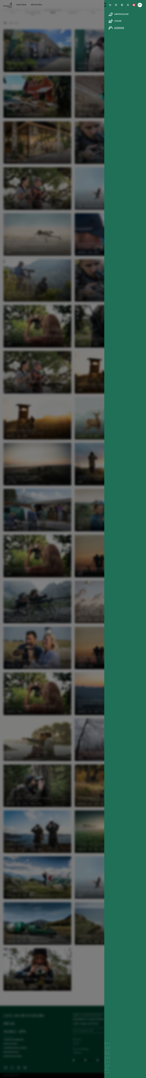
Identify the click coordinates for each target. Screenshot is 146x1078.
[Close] (118, 17)
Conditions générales (92, 52)
